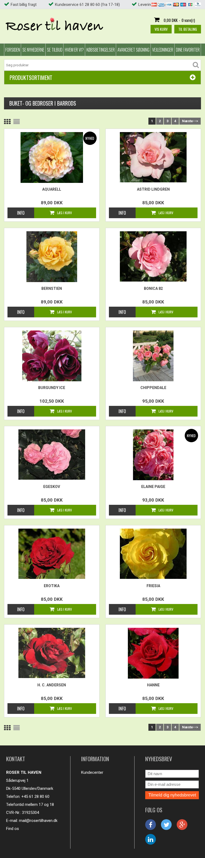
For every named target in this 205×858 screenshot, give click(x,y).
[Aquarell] (51, 157)
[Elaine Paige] (153, 454)
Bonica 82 (153, 288)
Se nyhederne (33, 50)
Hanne (153, 685)
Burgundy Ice (51, 388)
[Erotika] (51, 554)
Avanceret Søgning (133, 50)
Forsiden (12, 50)
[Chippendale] (153, 355)
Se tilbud (54, 50)
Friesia (153, 586)
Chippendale (153, 388)
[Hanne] (153, 653)
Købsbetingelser (100, 50)
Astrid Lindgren (153, 189)
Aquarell (51, 189)
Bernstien (51, 288)
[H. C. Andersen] (51, 653)
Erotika (52, 586)
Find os (12, 828)
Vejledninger (162, 50)
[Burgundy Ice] (51, 355)
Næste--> (190, 121)
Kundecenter (92, 772)
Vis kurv (161, 29)
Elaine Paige (153, 486)
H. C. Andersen (51, 685)
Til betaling (187, 29)
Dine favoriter (188, 50)
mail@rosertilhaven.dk (38, 820)
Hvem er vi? (74, 50)
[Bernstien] (51, 256)
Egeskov (51, 486)
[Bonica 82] (153, 256)
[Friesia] (153, 554)
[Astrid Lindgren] (153, 157)
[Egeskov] (51, 454)
